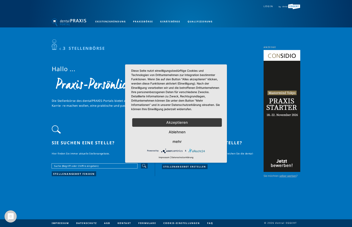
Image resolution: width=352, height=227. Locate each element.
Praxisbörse (143, 21)
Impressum (60, 223)
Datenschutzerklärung (182, 157)
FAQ (210, 223)
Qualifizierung (200, 21)
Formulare (147, 223)
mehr (177, 141)
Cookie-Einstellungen (181, 223)
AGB (107, 223)
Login (268, 6)
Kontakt (124, 223)
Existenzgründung (110, 21)
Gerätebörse (170, 21)
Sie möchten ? (281, 176)
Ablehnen (177, 132)
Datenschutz (86, 223)
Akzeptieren (177, 122)
